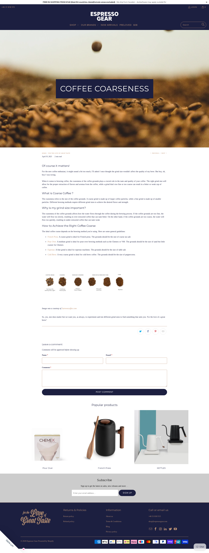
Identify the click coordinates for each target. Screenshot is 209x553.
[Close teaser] (23, 549)
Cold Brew (52, 255)
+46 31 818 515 (8, 7)
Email (109, 355)
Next (163, 153)
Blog (108, 526)
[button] (74, 25)
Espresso (51, 250)
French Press (53, 237)
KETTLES (161, 440)
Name (45, 355)
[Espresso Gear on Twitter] (170, 529)
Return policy (68, 516)
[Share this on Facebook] (148, 331)
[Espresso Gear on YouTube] (175, 529)
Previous (155, 153)
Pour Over (52, 242)
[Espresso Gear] (104, 16)
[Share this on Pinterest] (155, 331)
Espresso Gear (32, 541)
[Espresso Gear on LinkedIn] (165, 529)
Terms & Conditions (113, 521)
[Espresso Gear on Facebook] (156, 529)
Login (194, 7)
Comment (46, 367)
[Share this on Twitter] (140, 331)
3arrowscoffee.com (69, 308)
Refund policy (68, 521)
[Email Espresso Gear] (151, 529)
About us (109, 516)
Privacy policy (111, 532)
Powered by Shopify (46, 541)
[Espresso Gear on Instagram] (160, 529)
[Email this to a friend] (163, 331)
